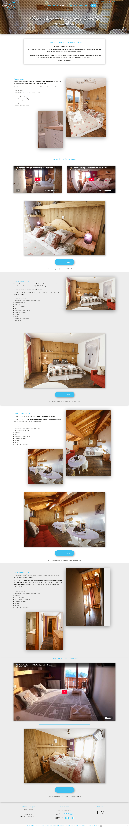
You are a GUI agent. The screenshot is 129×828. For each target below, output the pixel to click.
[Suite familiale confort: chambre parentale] (64, 546)
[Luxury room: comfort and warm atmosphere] (64, 387)
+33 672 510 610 (104, 1)
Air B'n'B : (61, 813)
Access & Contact (84, 5)
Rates (75, 5)
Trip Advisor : (61, 818)
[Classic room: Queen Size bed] (64, 255)
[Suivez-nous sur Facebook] (97, 813)
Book (93, 5)
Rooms (62, 5)
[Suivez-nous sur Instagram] (102, 813)
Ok (101, 825)
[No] (127, 826)
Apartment (69, 5)
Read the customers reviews (64, 810)
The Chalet (56, 5)
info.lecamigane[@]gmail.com (29, 816)
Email (97, 1)
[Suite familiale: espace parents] (64, 782)
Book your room (64, 262)
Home (49, 5)
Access (92, 1)
